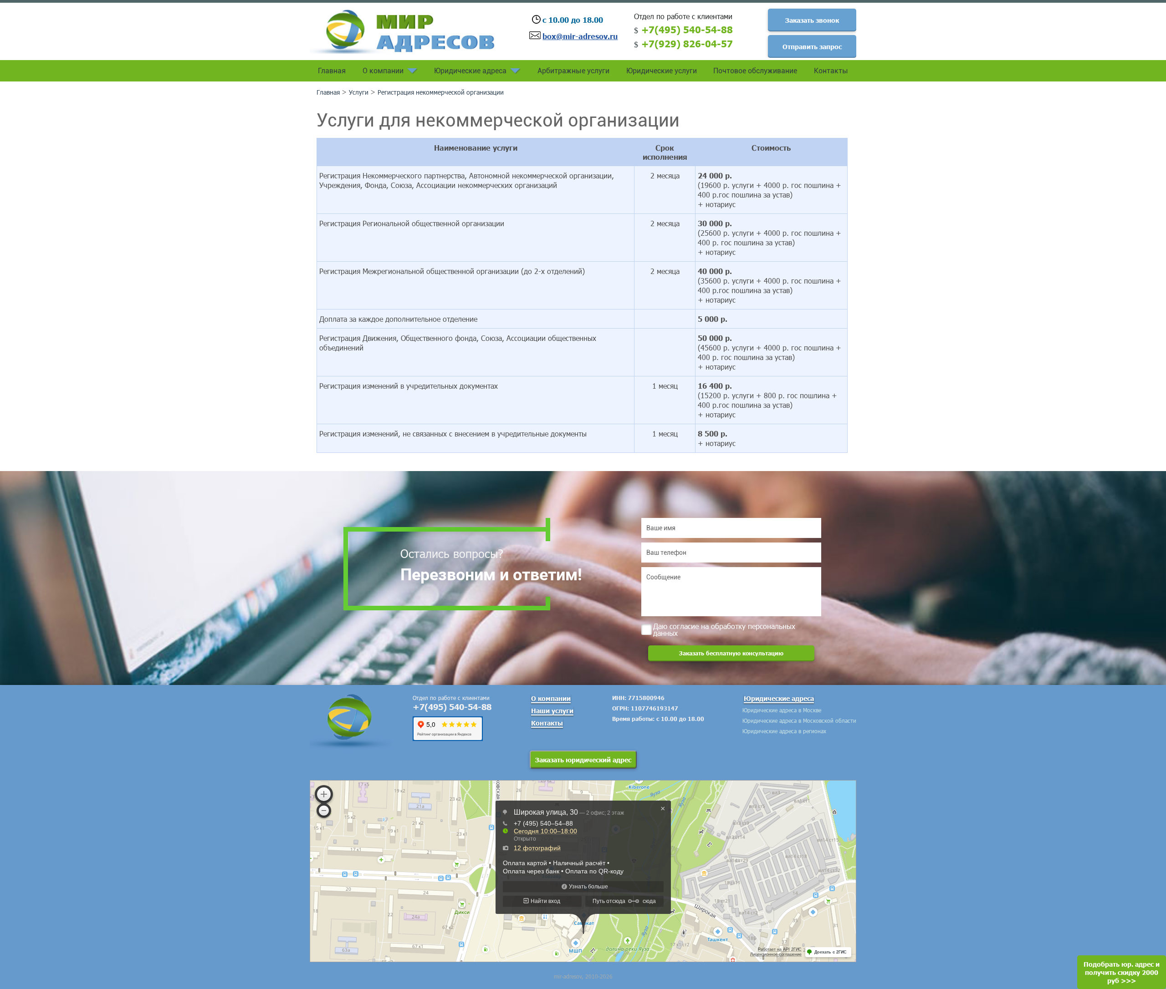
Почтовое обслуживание (755, 70)
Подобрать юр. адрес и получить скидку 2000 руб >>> (1122, 972)
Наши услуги (552, 710)
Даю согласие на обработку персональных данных (724, 628)
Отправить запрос (812, 46)
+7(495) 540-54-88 (687, 29)
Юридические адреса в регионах (784, 731)
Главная (332, 70)
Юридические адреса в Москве (781, 710)
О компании (383, 70)
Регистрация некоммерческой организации (441, 92)
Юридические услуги (661, 70)
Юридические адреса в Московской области (799, 720)
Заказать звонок (812, 20)
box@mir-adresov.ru (580, 36)
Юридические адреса (470, 70)
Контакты (831, 70)
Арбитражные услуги (573, 70)
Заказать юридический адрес (583, 760)
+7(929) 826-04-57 (687, 43)
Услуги (358, 92)
